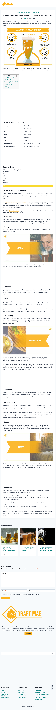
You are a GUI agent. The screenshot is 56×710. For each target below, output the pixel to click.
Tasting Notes (8, 79)
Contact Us (4, 692)
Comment (5, 573)
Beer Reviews (24, 12)
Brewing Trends (22, 696)
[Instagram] (52, 688)
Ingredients (7, 82)
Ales (29, 12)
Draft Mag (25, 18)
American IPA (36, 12)
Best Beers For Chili (40, 692)
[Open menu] (54, 4)
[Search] (52, 653)
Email (31, 591)
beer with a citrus (14, 211)
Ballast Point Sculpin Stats (11, 77)
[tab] (4, 547)
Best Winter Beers (39, 690)
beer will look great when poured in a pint (16, 202)
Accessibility (4, 694)
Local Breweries (22, 697)
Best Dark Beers (39, 699)
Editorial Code (5, 696)
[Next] (53, 542)
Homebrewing (21, 694)
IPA (31, 12)
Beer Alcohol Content (40, 697)
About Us (3, 690)
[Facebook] (52, 686)
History (6, 86)
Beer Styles (21, 692)
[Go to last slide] (3, 542)
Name (4, 591)
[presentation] (9, 536)
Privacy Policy (5, 697)
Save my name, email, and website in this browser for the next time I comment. (21, 594)
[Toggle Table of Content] (17, 76)
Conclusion (7, 87)
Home (18, 12)
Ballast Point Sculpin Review (11, 81)
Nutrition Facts (8, 84)
